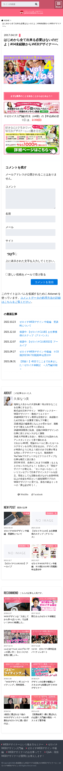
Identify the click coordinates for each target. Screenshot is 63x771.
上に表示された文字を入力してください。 (31, 260)
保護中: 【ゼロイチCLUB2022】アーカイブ (38, 343)
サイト (10, 240)
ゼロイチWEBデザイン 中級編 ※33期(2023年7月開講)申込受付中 (39, 353)
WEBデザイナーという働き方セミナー (23, 744)
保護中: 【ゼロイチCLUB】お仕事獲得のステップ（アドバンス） (38, 333)
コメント (11, 186)
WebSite (24, 494)
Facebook (38, 494)
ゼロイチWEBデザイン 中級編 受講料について (38, 323)
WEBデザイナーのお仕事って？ (25, 752)
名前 (8, 213)
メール (10, 227)
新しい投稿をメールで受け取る (27, 274)
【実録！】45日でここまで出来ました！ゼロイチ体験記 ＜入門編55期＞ (38, 365)
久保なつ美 (21, 398)
